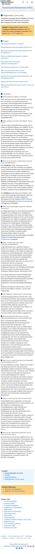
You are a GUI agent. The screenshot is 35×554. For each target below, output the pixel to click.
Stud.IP (13, 519)
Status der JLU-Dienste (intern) (14, 491)
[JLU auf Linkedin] (31, 546)
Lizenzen (12, 538)
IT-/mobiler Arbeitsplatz (11, 505)
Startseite (3, 536)
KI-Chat (14, 527)
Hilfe (25, 546)
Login (21, 546)
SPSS (14, 33)
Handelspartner (6, 239)
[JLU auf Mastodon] (17, 548)
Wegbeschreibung (10, 477)
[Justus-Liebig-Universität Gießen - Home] (8, 2)
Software (5, 538)
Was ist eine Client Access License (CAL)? (14, 81)
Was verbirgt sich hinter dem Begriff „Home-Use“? (16, 47)
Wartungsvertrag (23, 201)
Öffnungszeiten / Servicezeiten (14, 479)
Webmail (12, 517)
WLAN (6, 515)
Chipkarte (7, 519)
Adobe (9, 33)
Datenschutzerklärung (11, 546)
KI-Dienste (7, 527)
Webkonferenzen (9, 521)
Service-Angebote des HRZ (16, 536)
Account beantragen (10, 501)
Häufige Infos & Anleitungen (13, 507)
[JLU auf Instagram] (28, 546)
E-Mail (6, 517)
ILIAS (29, 519)
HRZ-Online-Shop (10, 513)
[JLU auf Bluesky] (33, 546)
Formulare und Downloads (12, 511)
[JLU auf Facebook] (22, 548)
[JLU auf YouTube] (19, 548)
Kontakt (7, 475)
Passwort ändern (9, 503)
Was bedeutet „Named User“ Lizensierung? (14, 67)
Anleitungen (28, 536)
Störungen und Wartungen (13, 489)
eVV (25, 519)
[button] (23, 2)
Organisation (8, 509)
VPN (10, 515)
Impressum (23, 544)
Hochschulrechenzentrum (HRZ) (17, 8)
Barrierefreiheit (14, 544)
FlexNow (20, 519)
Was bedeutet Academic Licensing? (12, 44)
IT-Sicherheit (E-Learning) (12, 523)
